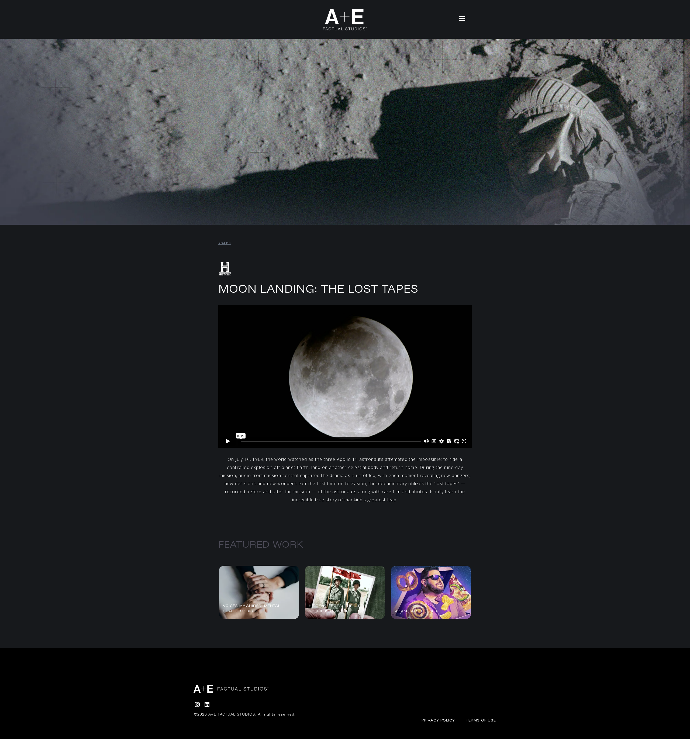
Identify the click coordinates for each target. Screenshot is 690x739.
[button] (462, 18)
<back (224, 243)
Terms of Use (481, 720)
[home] (345, 19)
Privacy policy (438, 720)
